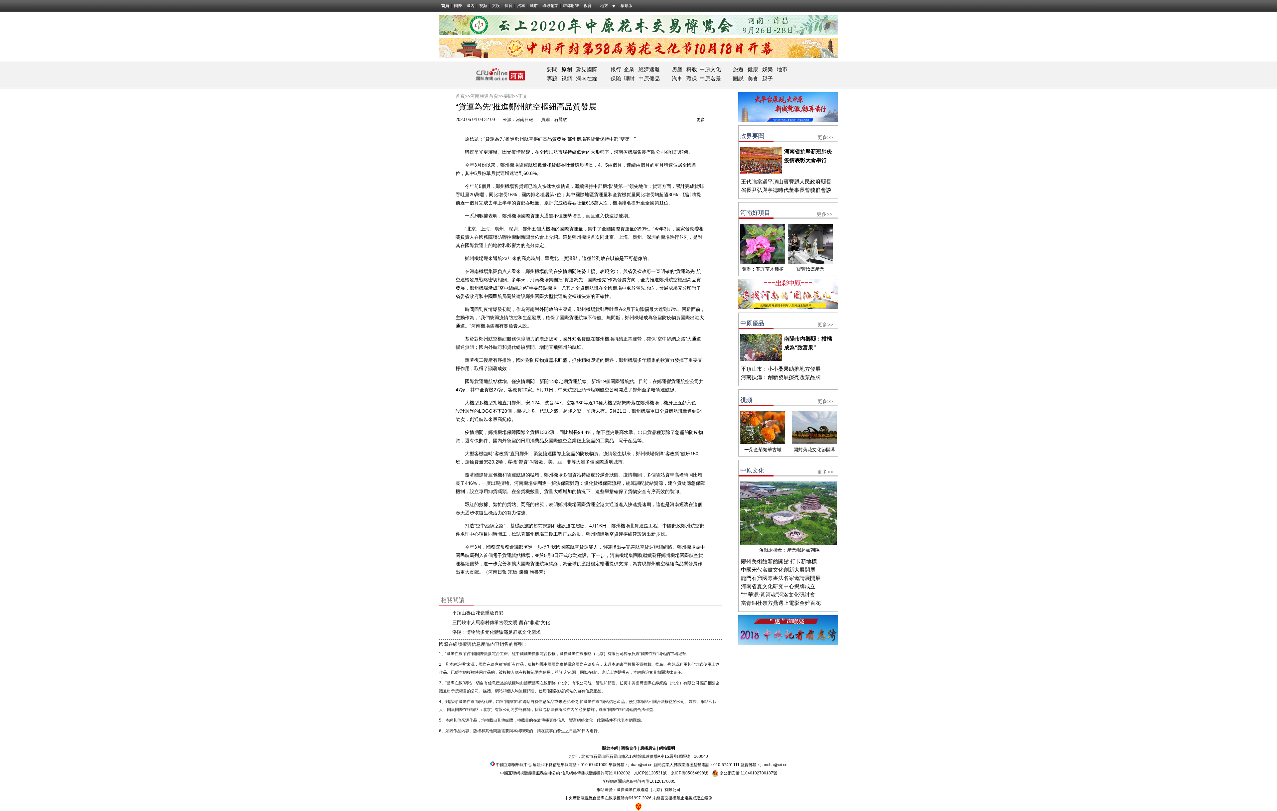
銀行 (616, 69)
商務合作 (629, 748)
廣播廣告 (648, 748)
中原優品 (649, 78)
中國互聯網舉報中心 (514, 764)
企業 (629, 69)
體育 (508, 5)
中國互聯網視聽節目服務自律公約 (530, 773)
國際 (458, 5)
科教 (691, 69)
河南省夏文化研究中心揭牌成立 (778, 586)
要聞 (552, 69)
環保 (691, 78)
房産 (677, 69)
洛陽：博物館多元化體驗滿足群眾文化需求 (496, 632)
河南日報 (524, 119)
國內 (471, 5)
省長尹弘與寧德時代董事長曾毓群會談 (786, 190)
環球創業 (550, 5)
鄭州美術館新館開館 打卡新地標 (779, 561)
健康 (753, 69)
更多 (700, 119)
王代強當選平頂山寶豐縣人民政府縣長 (786, 182)
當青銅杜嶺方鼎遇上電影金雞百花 (781, 603)
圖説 (738, 78)
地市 (782, 69)
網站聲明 (667, 748)
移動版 (627, 5)
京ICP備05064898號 (689, 773)
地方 (604, 5)
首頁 (445, 5)
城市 (534, 5)
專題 (552, 78)
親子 (767, 78)
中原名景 (710, 78)
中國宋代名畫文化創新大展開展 (778, 570)
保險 (616, 78)
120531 (656, 773)
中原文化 (710, 69)
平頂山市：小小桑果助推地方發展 (781, 369)
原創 (566, 69)
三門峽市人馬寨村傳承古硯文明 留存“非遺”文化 (501, 622)
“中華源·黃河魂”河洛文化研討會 (778, 595)
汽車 (521, 5)
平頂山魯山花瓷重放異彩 (477, 612)
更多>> (825, 137)
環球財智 (571, 5)
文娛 (496, 5)
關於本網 (610, 748)
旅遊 (738, 69)
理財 (629, 78)
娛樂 (767, 69)
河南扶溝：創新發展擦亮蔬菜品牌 (781, 377)
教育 (588, 5)
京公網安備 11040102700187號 (748, 773)
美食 (753, 78)
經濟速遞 (648, 69)
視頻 (483, 5)
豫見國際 (586, 69)
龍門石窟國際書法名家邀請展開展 (781, 578)
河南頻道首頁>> (486, 96)
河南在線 (586, 78)
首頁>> (463, 96)
